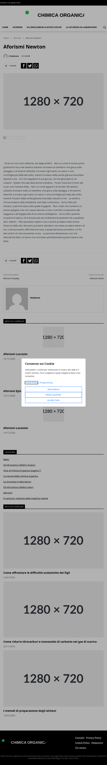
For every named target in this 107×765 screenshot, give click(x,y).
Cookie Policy (31, 382)
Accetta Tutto (53, 400)
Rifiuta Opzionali (53, 394)
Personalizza (53, 389)
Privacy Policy (46, 382)
